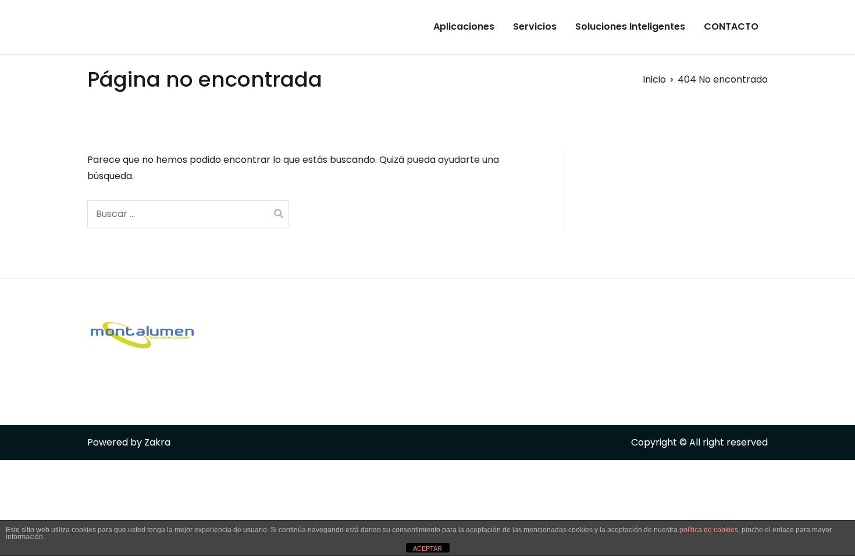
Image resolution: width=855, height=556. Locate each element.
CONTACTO (731, 26)
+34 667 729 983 (358, 338)
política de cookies (708, 530)
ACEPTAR (427, 548)
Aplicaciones (463, 26)
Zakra (157, 442)
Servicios (535, 26)
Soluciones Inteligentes (630, 26)
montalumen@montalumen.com (398, 386)
